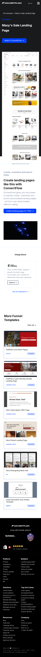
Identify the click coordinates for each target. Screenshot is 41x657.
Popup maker (25, 567)
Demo (5, 576)
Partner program (26, 623)
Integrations (7, 564)
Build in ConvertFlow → (14, 40)
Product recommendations (27, 603)
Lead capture (25, 590)
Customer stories (8, 630)
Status (33, 650)
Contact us (24, 625)
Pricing (5, 569)
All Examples (8, 13)
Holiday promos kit (9, 635)
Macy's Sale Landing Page (25, 13)
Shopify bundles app (28, 609)
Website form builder (28, 564)
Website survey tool (27, 574)
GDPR (28, 650)
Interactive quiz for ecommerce (9, 596)
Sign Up (30, 3)
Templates (6, 567)
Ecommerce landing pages (27, 599)
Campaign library (8, 625)
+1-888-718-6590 (27, 630)
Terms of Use (7, 650)
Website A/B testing (9, 600)
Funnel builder (7, 590)
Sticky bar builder (26, 569)
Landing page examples (11, 628)
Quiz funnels (25, 572)
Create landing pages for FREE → (20, 211)
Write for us (25, 628)
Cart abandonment (27, 593)
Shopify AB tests (26, 611)
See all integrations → (20, 292)
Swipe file (6, 633)
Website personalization (11, 602)
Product (5, 562)
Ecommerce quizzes (27, 595)
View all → (31, 325)
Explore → (13, 282)
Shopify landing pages (28, 606)
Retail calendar (8, 637)
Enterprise (6, 609)
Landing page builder (28, 562)
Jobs (22, 620)
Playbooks (6, 623)
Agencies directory (9, 640)
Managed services (9, 607)
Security (5, 579)
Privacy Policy (16, 650)
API (4, 581)
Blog (4, 620)
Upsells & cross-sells (10, 605)
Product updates (8, 572)
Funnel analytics (8, 593)
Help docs (6, 574)
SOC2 (23, 650)
